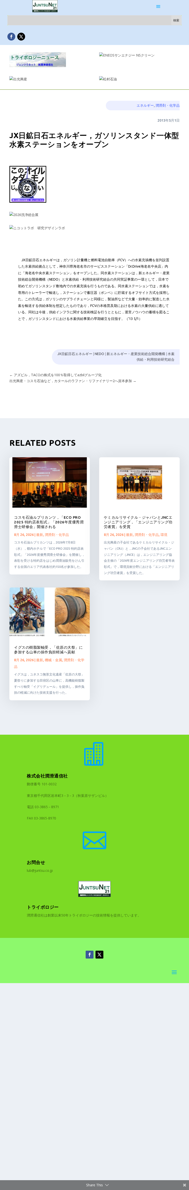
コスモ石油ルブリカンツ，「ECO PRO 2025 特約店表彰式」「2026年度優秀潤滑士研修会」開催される (48, 522)
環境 (163, 535)
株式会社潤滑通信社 (47, 776)
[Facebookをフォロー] (11, 37)
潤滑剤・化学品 (168, 105)
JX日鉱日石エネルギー (74, 354)
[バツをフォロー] (21, 37)
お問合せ (36, 862)
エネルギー (145, 105)
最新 (39, 535)
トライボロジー (43, 907)
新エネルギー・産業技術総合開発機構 (136, 354)
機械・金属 (53, 660)
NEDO (99, 354)
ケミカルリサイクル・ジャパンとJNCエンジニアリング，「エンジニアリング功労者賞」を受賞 (138, 522)
